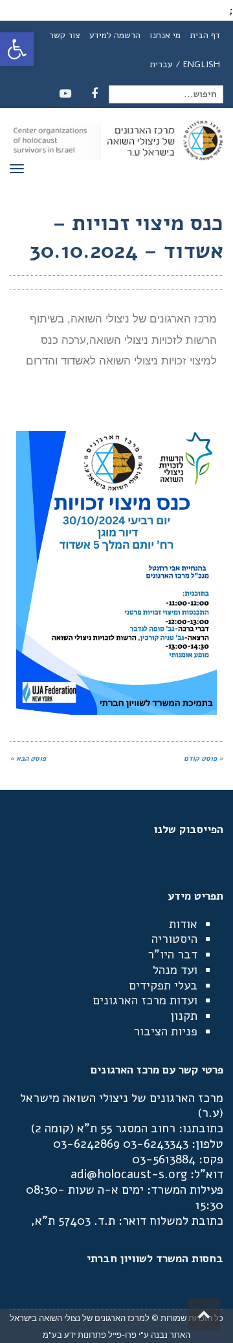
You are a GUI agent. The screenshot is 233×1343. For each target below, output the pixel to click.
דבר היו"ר (172, 954)
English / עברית (185, 64)
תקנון (183, 1016)
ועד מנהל (175, 970)
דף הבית (205, 35)
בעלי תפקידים (163, 985)
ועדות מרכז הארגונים (145, 1000)
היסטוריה (174, 939)
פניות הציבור (165, 1031)
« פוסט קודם (203, 758)
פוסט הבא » (28, 758)
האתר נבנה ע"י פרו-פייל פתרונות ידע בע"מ (116, 1334)
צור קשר (64, 35)
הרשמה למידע (114, 35)
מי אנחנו (165, 35)
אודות (183, 924)
